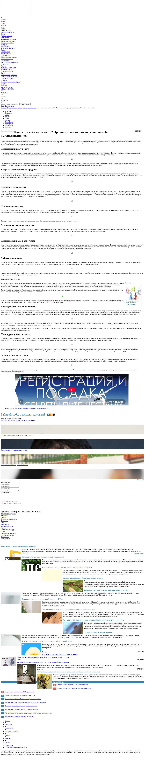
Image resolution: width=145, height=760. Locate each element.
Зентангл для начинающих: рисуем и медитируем (21, 706)
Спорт (3, 73)
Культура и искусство (8, 48)
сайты (3, 29)
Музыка (3, 528)
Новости (8, 116)
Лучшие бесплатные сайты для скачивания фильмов (74, 688)
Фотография (5, 537)
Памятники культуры (8, 530)
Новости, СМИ (6, 53)
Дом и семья (5, 37)
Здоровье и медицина (8, 41)
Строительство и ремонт (9, 76)
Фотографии (9, 125)
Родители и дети (6, 69)
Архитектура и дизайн (8, 514)
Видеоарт (4, 515)
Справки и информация (9, 75)
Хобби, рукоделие (7, 87)
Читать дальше (139, 553)
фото (2, 27)
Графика (3, 517)
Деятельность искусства (9, 519)
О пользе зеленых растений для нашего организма (43, 557)
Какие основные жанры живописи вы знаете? (19, 716)
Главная (7, 721)
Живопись (4, 521)
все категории (5, 538)
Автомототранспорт (7, 32)
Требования (9, 746)
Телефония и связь (7, 78)
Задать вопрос (9, 728)
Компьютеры (5, 46)
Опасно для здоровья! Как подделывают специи (83, 578)
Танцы (3, 531)
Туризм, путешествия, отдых (10, 82)
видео (3, 23)
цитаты (3, 25)
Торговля (4, 80)
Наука (3, 50)
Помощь (7, 738)
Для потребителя (6, 36)
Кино (2, 522)
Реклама (7, 742)
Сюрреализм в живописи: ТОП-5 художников (19, 692)
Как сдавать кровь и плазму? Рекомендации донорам (106, 590)
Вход (2, 106)
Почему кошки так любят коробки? (98, 632)
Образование (5, 55)
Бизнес (3, 34)
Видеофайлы (9, 122)
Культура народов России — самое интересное (72, 684)
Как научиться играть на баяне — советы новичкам (21, 709)
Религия (3, 66)
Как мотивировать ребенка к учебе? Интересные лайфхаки (67, 567)
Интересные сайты (7, 43)
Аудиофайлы (9, 123)
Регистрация (9, 106)
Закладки (8, 127)
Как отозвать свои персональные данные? (18, 546)
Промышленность (7, 59)
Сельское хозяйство (7, 71)
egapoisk (4, 100)
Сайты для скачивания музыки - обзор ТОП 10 (20, 695)
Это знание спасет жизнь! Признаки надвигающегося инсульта (68, 609)
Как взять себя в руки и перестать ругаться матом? (32, 408)
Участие (7, 735)
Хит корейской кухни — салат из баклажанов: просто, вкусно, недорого (93, 620)
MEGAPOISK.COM (7, 89)
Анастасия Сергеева (7, 131)
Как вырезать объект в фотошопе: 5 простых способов (23, 699)
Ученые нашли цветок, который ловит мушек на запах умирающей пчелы (68, 672)
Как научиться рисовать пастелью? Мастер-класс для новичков (25, 702)
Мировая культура (7, 526)
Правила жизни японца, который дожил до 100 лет (43, 599)
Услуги (3, 83)
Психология (5, 60)
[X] (54, 415)
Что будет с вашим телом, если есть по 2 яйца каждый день (47, 641)
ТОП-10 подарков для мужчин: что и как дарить (17, 435)
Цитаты (7, 120)
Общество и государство (9, 57)
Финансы (4, 85)
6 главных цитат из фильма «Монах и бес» (60, 654)
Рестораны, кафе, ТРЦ (8, 68)
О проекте (8, 724)
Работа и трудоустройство (9, 62)
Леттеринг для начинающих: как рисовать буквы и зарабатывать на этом (28, 713)
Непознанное (5, 52)
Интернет (4, 44)
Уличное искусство (7, 535)
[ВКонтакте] (48, 415)
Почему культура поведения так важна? (14, 450)
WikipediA (4, 93)
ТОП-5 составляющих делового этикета (14, 465)
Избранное (8, 113)
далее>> (68, 657)
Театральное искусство (8, 533)
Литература (5, 524)
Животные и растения (8, 39)
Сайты (7, 115)
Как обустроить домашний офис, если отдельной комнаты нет (43, 662)
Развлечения (5, 64)
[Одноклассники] (51, 415)
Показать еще (140, 479)
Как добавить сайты (11, 731)
